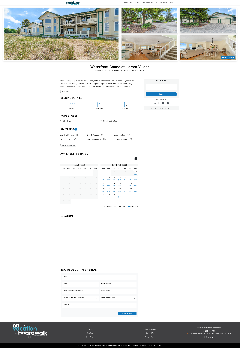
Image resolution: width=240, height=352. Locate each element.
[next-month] (135, 159)
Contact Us (163, 3)
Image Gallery (229, 57)
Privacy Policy (150, 337)
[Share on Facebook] (159, 103)
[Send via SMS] (167, 103)
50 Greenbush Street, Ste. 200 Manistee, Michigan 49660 (210, 334)
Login (172, 3)
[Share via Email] (163, 103)
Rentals (133, 3)
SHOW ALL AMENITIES (68, 145)
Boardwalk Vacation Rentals (94, 345)
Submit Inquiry (127, 313)
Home (126, 3)
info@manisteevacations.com (210, 328)
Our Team (141, 3)
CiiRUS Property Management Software (146, 345)
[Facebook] (29, 338)
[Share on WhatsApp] (154, 103)
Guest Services (152, 3)
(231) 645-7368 (210, 331)
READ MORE (65, 91)
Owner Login (211, 337)
